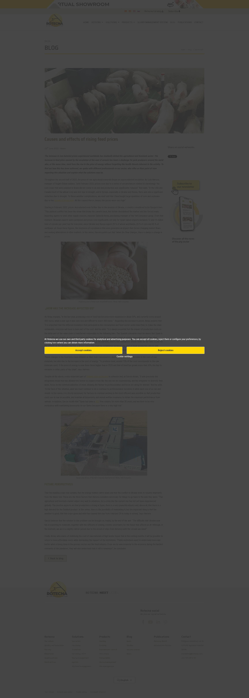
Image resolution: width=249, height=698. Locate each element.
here (54, 342)
